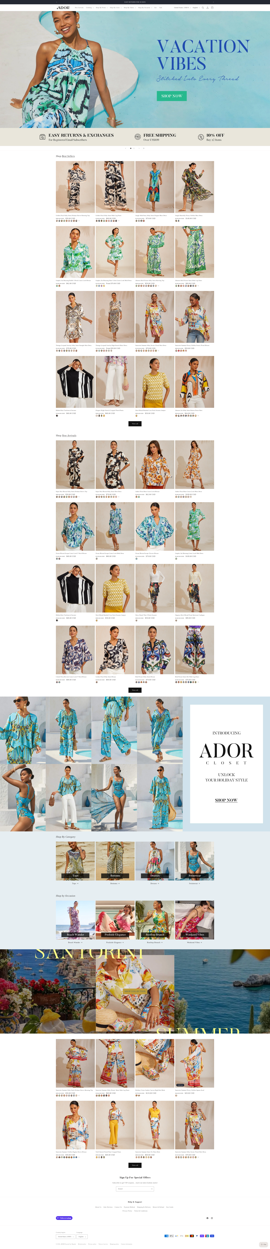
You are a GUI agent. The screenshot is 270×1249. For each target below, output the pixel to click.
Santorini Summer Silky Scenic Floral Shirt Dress (150, 345)
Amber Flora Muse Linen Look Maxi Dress (188, 491)
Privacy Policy (127, 1211)
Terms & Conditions (141, 1211)
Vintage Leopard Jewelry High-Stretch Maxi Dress (111, 345)
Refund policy (82, 1244)
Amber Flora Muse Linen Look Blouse (147, 491)
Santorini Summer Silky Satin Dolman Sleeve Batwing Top (74, 1090)
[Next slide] (139, 148)
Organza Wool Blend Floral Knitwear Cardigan (190, 615)
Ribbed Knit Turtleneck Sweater (66, 410)
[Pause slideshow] (144, 148)
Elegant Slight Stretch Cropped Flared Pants (110, 410)
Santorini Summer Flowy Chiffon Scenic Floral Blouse (192, 345)
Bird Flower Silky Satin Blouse (145, 677)
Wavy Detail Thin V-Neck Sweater (146, 615)
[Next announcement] (213, 2)
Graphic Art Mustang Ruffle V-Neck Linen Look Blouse (73, 280)
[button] (90, 7)
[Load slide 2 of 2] (134, 148)
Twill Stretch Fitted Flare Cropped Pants (108, 1152)
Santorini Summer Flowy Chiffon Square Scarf (189, 1090)
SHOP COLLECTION (135, 991)
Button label (135, 78)
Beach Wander (74, 942)
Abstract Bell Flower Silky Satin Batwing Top (149, 280)
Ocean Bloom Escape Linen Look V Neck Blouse (71, 553)
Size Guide (169, 1207)
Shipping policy (114, 1244)
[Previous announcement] (56, 2)
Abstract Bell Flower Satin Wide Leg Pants (188, 280)
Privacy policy (92, 1244)
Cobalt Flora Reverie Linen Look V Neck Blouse (71, 677)
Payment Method (129, 1207)
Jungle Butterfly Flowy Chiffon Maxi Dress (188, 215)
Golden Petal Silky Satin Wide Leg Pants (108, 215)
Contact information (126, 1244)
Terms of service (103, 1244)
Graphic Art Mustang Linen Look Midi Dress (189, 553)
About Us (98, 1207)
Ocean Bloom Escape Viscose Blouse (147, 553)
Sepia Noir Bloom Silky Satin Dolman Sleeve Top (71, 491)
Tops (74, 883)
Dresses (154, 883)
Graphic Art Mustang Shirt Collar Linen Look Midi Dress (114, 280)
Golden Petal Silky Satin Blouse (106, 677)
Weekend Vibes (193, 942)
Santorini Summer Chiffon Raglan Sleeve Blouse (71, 1152)
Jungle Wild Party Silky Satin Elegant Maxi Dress (151, 215)
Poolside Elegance (113, 942)
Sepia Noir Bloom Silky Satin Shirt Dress (109, 491)
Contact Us (118, 1207)
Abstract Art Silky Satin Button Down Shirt (188, 410)
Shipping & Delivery (144, 1207)
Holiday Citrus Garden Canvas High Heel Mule (150, 1090)
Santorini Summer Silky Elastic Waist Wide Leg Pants (112, 1090)
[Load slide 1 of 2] (130, 148)
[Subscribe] (151, 1188)
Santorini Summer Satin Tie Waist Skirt (147, 1152)
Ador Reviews (108, 1207)
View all (135, 424)
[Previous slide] (125, 148)
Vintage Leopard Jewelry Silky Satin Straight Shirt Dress (74, 345)
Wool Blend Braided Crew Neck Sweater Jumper (150, 410)
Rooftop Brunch (153, 942)
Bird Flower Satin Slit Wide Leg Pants (187, 677)
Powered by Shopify (70, 1244)
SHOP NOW (135, 764)
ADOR (62, 1244)
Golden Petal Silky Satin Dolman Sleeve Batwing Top (73, 215)
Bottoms (113, 883)
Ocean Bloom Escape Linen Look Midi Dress (110, 553)
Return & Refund (158, 1207)
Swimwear (193, 883)
